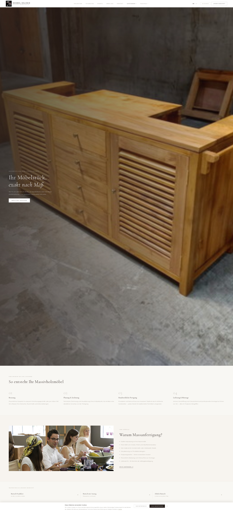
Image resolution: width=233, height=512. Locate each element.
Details (120, 509)
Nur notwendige (141, 506)
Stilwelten (90, 3)
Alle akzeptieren (157, 506)
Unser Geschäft (219, 3)
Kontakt (120, 3)
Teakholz (143, 3)
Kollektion (78, 3)
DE (193, 3)
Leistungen (131, 3)
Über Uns (109, 3)
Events (100, 3)
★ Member (205, 3)
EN (196, 3)
